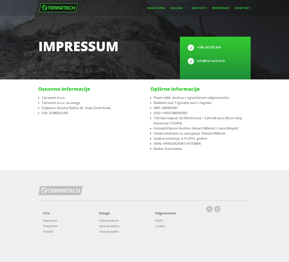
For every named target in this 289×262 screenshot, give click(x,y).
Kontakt (243, 8)
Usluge (176, 8)
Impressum (50, 220)
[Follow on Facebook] (209, 209)
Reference (221, 8)
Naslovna (156, 8)
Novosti (199, 8)
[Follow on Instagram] (217, 209)
